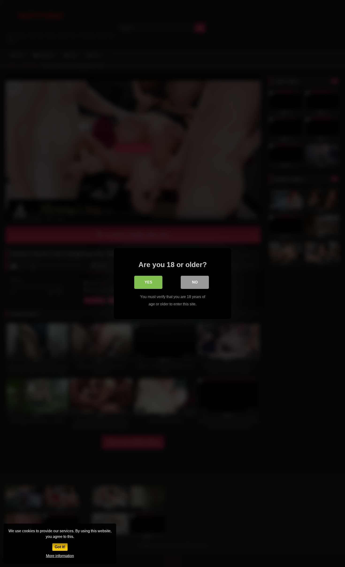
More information (60, 556)
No (195, 282)
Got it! (60, 547)
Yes (148, 282)
